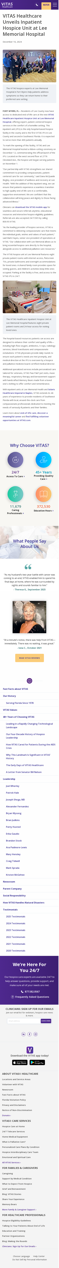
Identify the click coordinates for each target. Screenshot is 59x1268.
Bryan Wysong (13, 813)
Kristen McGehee (15, 874)
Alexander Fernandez (17, 806)
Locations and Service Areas (16, 1079)
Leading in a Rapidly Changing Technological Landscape (29, 725)
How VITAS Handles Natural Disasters (23, 902)
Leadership (9, 778)
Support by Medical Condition (17, 1178)
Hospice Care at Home (13, 1126)
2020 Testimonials (15, 950)
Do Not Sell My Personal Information (29, 1259)
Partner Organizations (13, 1236)
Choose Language (21, 1256)
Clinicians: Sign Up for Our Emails (18, 1246)
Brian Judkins (13, 820)
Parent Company (12, 888)
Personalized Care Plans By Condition (20, 1147)
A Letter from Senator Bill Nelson (24, 772)
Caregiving (7, 1173)
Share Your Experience (13, 1199)
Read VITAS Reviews (29, 658)
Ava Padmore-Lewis (16, 847)
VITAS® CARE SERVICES (16, 1120)
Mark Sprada (12, 867)
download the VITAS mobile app (31, 207)
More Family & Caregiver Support (18, 1209)
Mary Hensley (13, 854)
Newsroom (9, 881)
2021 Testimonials (15, 943)
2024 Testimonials (15, 923)
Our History (9, 695)
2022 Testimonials (15, 937)
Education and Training (13, 1230)
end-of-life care (28, 413)
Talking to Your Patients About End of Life (23, 1225)
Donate (6, 1115)
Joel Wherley (12, 786)
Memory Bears (9, 1204)
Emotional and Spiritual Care (16, 1157)
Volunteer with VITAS (12, 1084)
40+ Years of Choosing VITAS (18, 716)
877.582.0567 (32, 991)
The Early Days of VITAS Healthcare (25, 765)
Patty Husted (13, 826)
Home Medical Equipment (15, 1136)
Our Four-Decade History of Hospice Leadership (25, 736)
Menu (55, 4)
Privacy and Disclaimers (14, 1105)
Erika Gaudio (12, 833)
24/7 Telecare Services (13, 1131)
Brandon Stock (14, 840)
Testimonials (10, 909)
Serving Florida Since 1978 (19, 702)
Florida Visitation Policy (14, 1099)
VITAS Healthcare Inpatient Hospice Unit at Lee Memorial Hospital (28, 118)
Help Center (39, 1256)
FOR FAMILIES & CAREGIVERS (20, 1168)
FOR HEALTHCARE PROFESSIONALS (23, 1215)
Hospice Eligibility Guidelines (16, 1220)
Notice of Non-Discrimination (17, 1110)
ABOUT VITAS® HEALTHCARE (20, 1073)
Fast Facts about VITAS (15, 688)
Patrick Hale (12, 792)
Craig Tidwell (13, 861)
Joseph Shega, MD (15, 799)
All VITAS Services (11, 1162)
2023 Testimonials (15, 930)
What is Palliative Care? (14, 1141)
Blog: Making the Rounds (14, 1241)
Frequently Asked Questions (32, 996)
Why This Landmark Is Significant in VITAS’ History (28, 756)
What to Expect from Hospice (17, 1183)
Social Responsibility (14, 895)
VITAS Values (10, 709)
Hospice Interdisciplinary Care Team (20, 1152)
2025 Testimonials (15, 916)
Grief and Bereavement (14, 1188)
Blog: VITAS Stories (11, 1194)
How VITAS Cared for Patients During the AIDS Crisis (30, 746)
